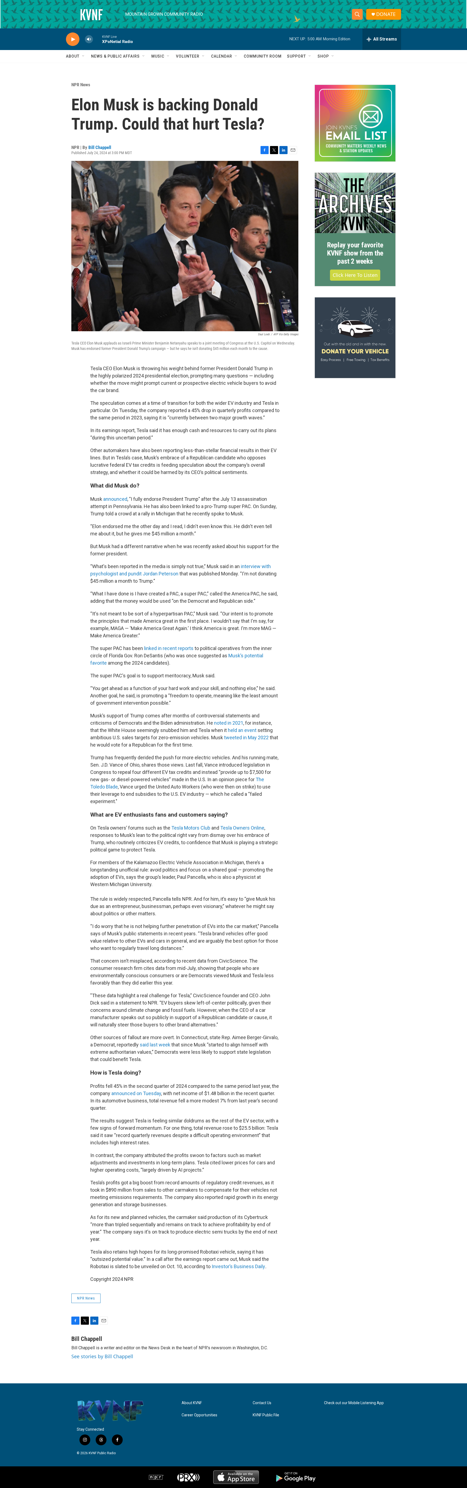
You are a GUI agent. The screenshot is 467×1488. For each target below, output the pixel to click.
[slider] (97, 39)
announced (115, 499)
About (72, 56)
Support (296, 56)
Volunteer (187, 56)
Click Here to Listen (355, 275)
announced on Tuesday (136, 1093)
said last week (155, 1045)
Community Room (263, 56)
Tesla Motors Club (190, 828)
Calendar (221, 56)
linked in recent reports (169, 648)
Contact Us (262, 1403)
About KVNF (192, 1403)
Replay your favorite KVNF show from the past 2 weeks (355, 253)
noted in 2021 (228, 723)
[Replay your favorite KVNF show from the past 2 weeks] (355, 203)
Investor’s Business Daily (238, 1266)
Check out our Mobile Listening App (354, 1403)
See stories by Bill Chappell (102, 1356)
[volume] (89, 39)
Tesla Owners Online (242, 828)
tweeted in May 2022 (246, 737)
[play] (72, 39)
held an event (242, 730)
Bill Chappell (99, 147)
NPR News (80, 84)
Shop (323, 56)
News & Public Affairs (115, 56)
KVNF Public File (266, 1415)
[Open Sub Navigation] (83, 56)
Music (157, 56)
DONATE (386, 14)
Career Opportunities (199, 1415)
